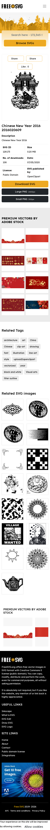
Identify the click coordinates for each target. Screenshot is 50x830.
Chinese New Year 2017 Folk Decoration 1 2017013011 (37, 410)
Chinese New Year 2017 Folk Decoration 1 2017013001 (12, 435)
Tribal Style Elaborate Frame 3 (38, 512)
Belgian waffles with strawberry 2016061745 (37, 486)
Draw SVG (7, 722)
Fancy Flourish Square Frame (12, 464)
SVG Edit (6, 719)
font (6, 353)
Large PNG (25, 191)
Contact (6, 747)
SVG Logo (7, 726)
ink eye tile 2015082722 (12, 514)
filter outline (10, 378)
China (33, 340)
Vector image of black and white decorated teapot (12, 584)
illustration (18, 353)
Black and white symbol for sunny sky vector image (12, 560)
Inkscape (7, 711)
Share (14, 58)
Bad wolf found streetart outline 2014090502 (12, 484)
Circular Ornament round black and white (37, 560)
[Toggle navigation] (44, 6)
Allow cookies (33, 826)
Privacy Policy (38, 811)
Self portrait (36, 540)
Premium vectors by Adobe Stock (20, 220)
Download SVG (25, 184)
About (5, 743)
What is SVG (8, 715)
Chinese (8, 346)
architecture (10, 340)
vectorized (10, 365)
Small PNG (25, 199)
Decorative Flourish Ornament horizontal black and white (13, 408)
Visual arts (31, 372)
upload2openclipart (24, 359)
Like (25, 66)
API (7, 811)
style (6, 359)
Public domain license (13, 751)
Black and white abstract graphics (37, 438)
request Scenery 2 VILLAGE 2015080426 (12, 535)
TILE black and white (37, 464)
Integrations (8, 755)
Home (5, 740)
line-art (33, 353)
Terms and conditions (20, 811)
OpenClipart (33, 176)
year (22, 365)
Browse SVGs (25, 43)
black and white (12, 372)
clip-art (21, 346)
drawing (34, 346)
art (23, 340)
